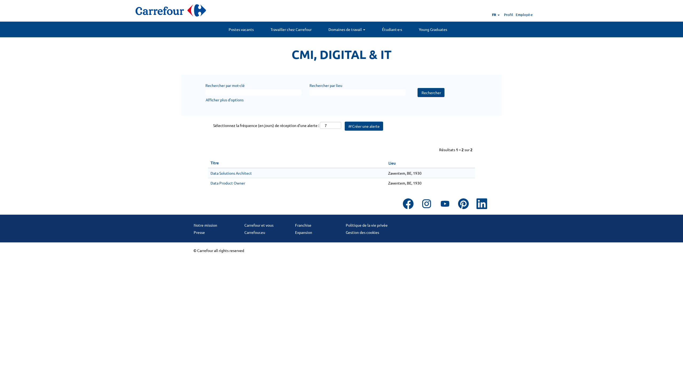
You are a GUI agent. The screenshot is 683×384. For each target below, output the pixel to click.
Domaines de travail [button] (345, 29)
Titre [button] (215, 162)
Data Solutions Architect (231, 173)
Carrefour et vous (258, 225)
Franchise (303, 225)
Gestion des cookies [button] (362, 232)
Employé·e (524, 14)
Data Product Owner (228, 183)
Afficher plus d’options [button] (225, 99)
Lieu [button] (392, 163)
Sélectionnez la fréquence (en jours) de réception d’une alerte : (266, 125)
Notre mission (205, 225)
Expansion (303, 232)
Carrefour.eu (254, 232)
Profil (508, 14)
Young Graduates (433, 29)
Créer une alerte (365, 126)
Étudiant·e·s (392, 29)
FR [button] (494, 14)
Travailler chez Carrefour (291, 29)
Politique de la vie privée (367, 225)
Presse (199, 232)
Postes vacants (241, 29)
